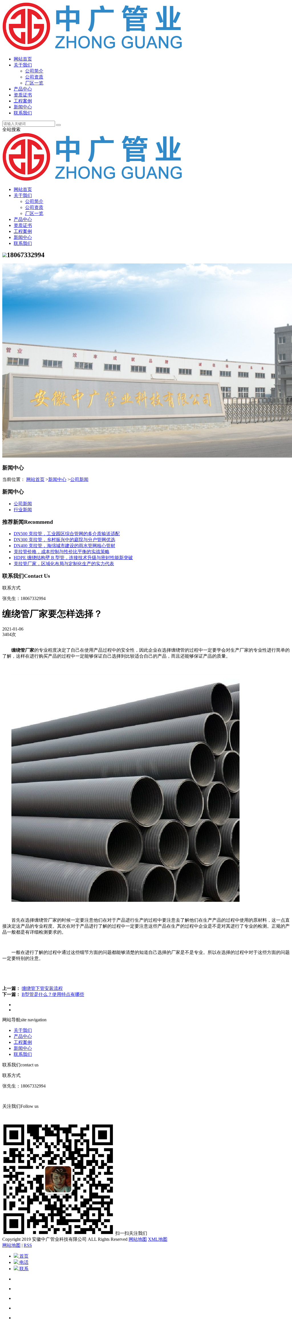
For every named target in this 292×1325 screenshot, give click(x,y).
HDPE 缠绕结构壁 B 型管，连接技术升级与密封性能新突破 (73, 557)
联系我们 (23, 112)
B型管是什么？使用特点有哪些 (53, 994)
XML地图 (157, 1239)
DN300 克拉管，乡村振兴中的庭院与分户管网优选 (64, 539)
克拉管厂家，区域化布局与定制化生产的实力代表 (64, 563)
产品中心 (23, 88)
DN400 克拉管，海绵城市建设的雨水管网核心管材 (64, 545)
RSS (28, 1245)
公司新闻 (79, 479)
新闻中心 (23, 106)
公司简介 (34, 71)
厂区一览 (34, 82)
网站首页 (23, 59)
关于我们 (23, 65)
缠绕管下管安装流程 (42, 988)
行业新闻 (23, 509)
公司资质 (34, 76)
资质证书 (23, 94)
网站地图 (138, 1239)
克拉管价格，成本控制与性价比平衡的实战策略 (62, 551)
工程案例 (23, 100)
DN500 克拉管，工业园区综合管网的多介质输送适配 (67, 533)
